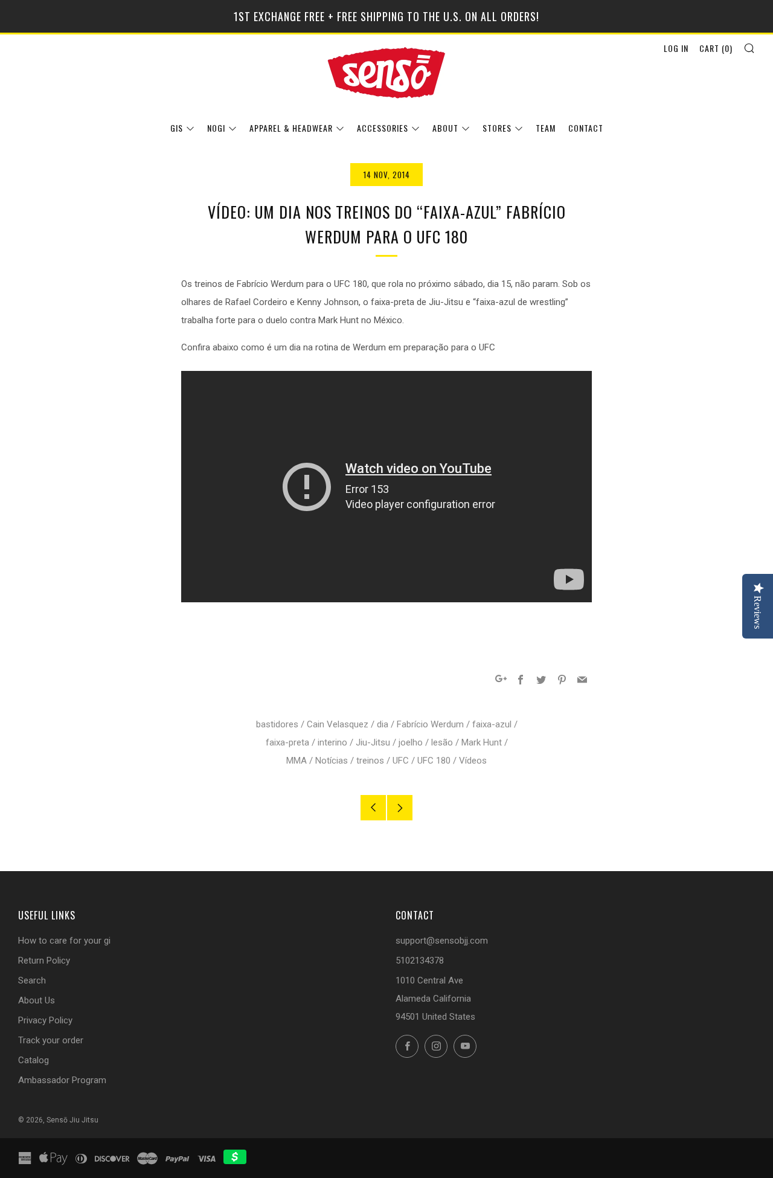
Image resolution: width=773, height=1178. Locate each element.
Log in (676, 48)
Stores (497, 127)
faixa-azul (492, 724)
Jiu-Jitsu (373, 742)
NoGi (216, 127)
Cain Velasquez (337, 724)
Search (32, 980)
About (445, 127)
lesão (442, 742)
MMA (296, 760)
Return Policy (44, 960)
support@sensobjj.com (442, 940)
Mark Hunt (481, 742)
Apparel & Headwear (291, 127)
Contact (585, 127)
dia (382, 724)
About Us (36, 1000)
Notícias (331, 760)
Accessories (382, 127)
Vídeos (473, 760)
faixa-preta (287, 742)
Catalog (33, 1060)
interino (332, 742)
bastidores (277, 724)
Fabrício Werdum (430, 724)
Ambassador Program (62, 1080)
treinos (370, 760)
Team (546, 127)
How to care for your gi (64, 940)
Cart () (716, 48)
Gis (176, 127)
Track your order (50, 1040)
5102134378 (420, 960)
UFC (401, 760)
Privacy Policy (45, 1020)
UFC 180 (434, 760)
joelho (411, 742)
